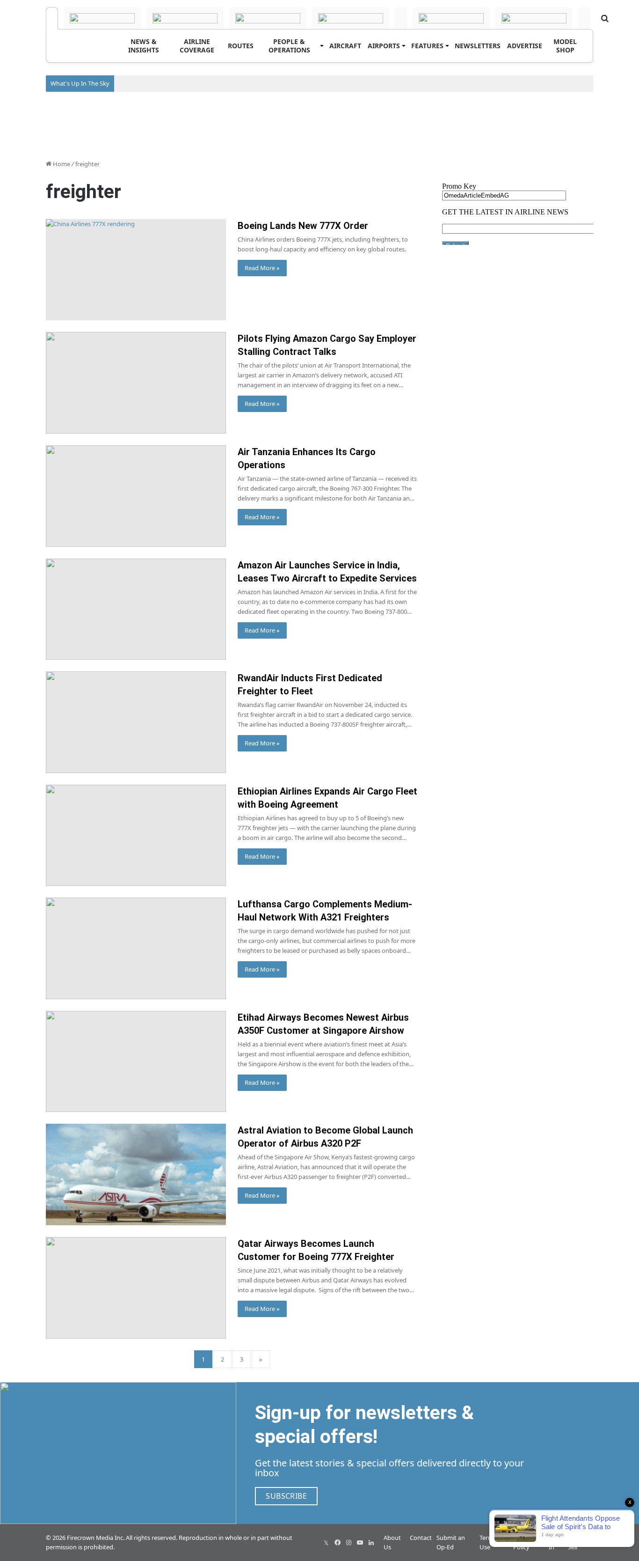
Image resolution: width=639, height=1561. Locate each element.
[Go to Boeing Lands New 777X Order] (136, 270)
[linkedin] (371, 1542)
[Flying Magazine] (102, 18)
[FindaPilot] (534, 18)
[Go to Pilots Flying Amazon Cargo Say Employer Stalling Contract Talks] (136, 383)
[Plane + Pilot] (451, 18)
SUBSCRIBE (286, 1496)
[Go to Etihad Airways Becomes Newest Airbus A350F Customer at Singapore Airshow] (136, 1061)
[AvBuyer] (350, 18)
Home (60, 164)
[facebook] (337, 1542)
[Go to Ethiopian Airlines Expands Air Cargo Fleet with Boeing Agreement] (136, 835)
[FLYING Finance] (584, 18)
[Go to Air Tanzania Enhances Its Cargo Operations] (136, 496)
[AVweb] (185, 18)
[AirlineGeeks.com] (52, 18)
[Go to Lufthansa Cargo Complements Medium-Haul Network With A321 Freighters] (136, 948)
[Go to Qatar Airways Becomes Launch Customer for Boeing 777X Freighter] (136, 1288)
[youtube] (359, 1542)
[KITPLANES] (401, 18)
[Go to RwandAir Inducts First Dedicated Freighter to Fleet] (136, 722)
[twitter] (326, 1542)
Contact (421, 1537)
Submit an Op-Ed (450, 1542)
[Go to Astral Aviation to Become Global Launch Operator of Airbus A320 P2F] (136, 1174)
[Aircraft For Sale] (267, 18)
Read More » (262, 268)
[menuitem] (143, 45)
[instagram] (348, 1542)
